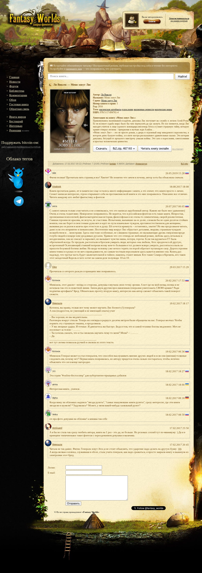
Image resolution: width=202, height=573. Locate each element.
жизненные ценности (144, 109)
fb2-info (184, 164)
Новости (14, 81)
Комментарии (18, 95)
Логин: (51, 467)
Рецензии (15, 130)
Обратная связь (19, 108)
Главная (14, 77)
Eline (54, 267)
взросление (127, 109)
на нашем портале (179, 19)
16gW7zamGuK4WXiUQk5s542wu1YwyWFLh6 (20, 147)
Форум (13, 86)
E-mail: (52, 472)
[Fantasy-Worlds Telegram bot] (19, 205)
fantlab (112, 164)
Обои (12, 99)
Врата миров (17, 116)
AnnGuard (57, 428)
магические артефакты (110, 109)
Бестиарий (16, 121)
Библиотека (16, 90)
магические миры (163, 109)
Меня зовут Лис (109, 100)
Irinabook (56, 186)
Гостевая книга (19, 104)
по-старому (177, 149)
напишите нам (74, 68)
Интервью (15, 125)
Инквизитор (141, 164)
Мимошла (57, 303)
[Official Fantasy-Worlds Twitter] (16, 191)
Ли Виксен (106, 94)
